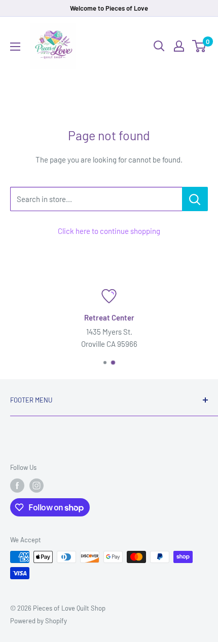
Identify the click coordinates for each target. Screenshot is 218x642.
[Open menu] (15, 47)
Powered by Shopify (38, 621)
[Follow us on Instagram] (36, 485)
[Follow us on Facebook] (17, 485)
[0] (199, 46)
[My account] (179, 46)
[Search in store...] (195, 199)
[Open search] (159, 46)
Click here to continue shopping (109, 230)
